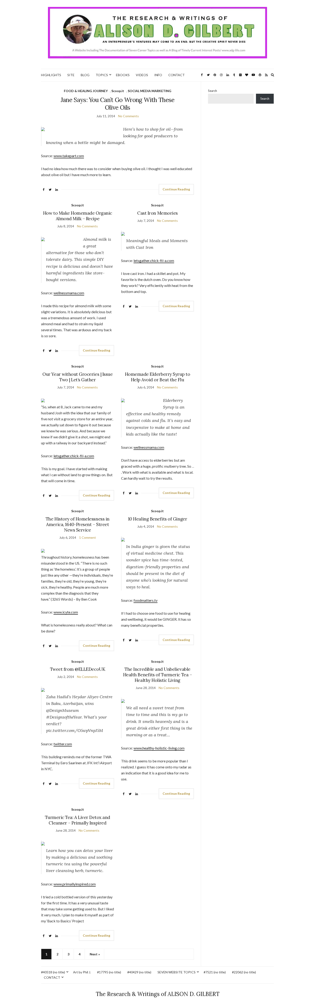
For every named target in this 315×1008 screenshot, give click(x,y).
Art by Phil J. (82, 972)
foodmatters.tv (146, 600)
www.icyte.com (65, 612)
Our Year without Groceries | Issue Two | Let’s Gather (77, 376)
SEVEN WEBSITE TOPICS (177, 972)
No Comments (128, 116)
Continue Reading (176, 189)
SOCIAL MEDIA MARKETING (149, 91)
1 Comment (87, 537)
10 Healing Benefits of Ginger (157, 519)
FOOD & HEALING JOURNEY (86, 91)
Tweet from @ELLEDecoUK (77, 669)
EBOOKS (123, 75)
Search (212, 91)
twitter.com (62, 744)
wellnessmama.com (68, 293)
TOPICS (102, 75)
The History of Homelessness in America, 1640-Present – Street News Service (78, 524)
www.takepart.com (68, 155)
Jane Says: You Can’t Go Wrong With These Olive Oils (118, 103)
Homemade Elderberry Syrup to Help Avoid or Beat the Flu (157, 376)
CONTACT (176, 75)
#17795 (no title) (109, 972)
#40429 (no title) (139, 972)
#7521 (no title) (215, 972)
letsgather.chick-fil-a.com (154, 260)
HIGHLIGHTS (51, 75)
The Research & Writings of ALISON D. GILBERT (158, 994)
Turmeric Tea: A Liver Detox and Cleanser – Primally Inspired (77, 820)
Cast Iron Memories (157, 213)
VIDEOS (142, 75)
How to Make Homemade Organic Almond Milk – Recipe (77, 215)
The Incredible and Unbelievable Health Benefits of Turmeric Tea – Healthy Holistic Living (157, 674)
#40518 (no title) (53, 972)
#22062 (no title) (244, 972)
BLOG (85, 75)
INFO (158, 75)
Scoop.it (117, 91)
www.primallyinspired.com (74, 884)
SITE (70, 75)
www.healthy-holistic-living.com (159, 748)
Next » (95, 954)
